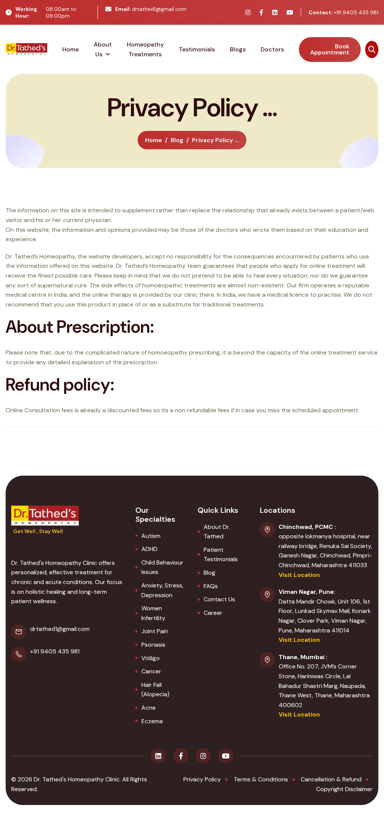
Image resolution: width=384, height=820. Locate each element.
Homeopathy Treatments (145, 49)
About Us (103, 49)
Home (70, 49)
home (153, 140)
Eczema (152, 721)
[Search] (371, 49)
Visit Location (299, 575)
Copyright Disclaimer (344, 789)
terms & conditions (261, 779)
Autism (150, 536)
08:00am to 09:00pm (45, 12)
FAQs (211, 586)
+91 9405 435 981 (343, 12)
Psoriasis (153, 645)
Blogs (238, 49)
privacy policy (202, 779)
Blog (209, 573)
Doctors (272, 49)
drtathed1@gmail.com (150, 9)
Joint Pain (154, 631)
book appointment (330, 49)
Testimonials (197, 49)
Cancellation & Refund (331, 779)
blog (177, 140)
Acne (148, 708)
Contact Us (219, 599)
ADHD (149, 549)
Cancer (151, 671)
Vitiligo (150, 658)
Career (213, 613)
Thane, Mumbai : (303, 657)
